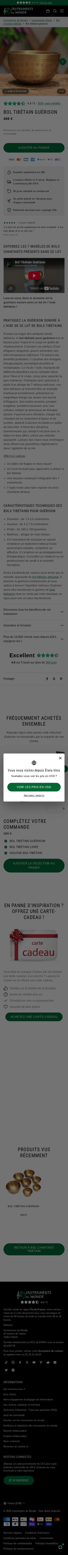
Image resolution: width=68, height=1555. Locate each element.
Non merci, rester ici (34, 795)
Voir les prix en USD (34, 787)
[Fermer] (60, 758)
